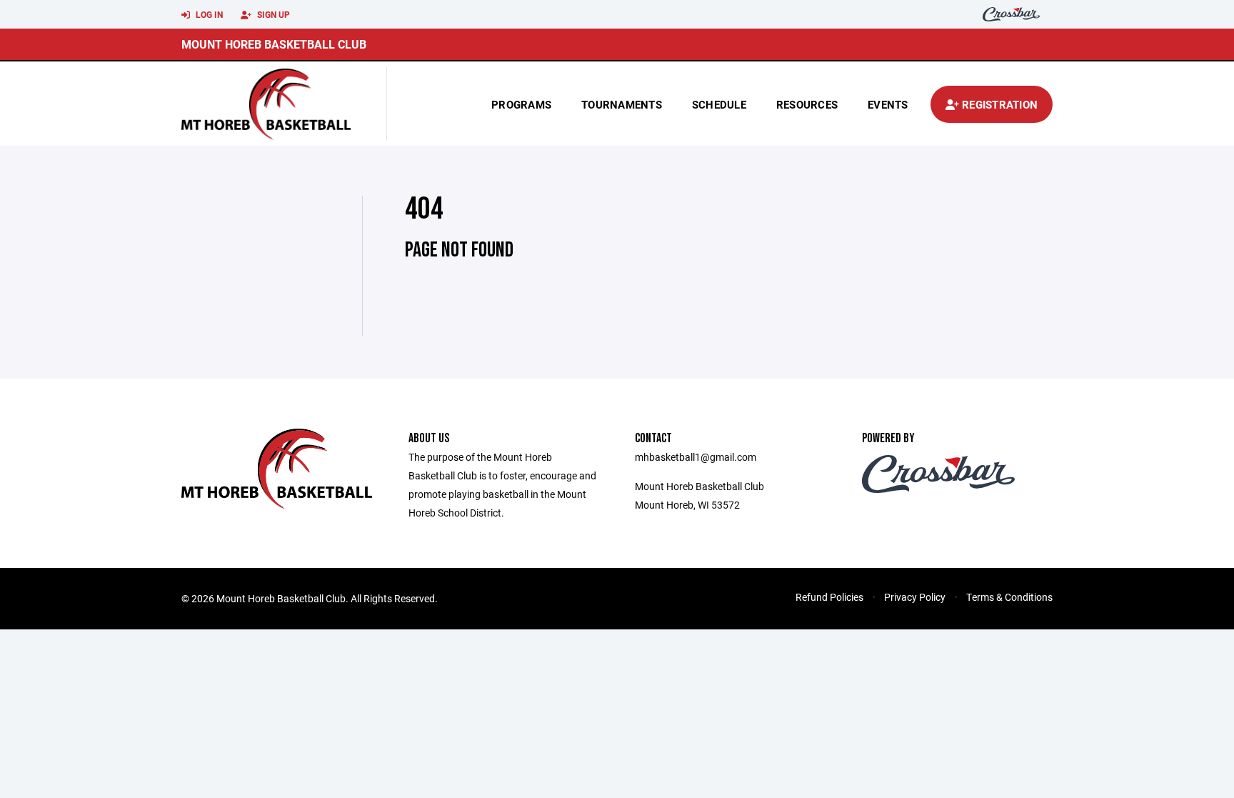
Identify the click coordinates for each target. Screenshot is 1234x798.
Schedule (719, 104)
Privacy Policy (914, 597)
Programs (521, 104)
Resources (807, 104)
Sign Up (272, 14)
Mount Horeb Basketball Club (273, 43)
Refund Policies (829, 597)
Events (888, 104)
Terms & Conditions (1009, 597)
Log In (208, 14)
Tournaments (621, 104)
